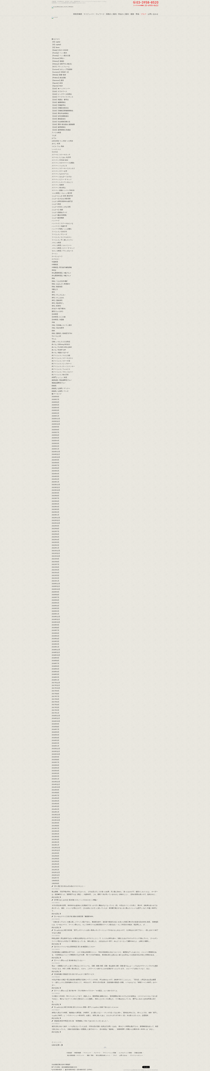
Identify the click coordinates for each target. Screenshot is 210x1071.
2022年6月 (55, 534)
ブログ (143, 14)
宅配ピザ (55, 289)
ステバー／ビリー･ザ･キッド (62, 179)
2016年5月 (55, 735)
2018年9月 (55, 658)
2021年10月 (56, 556)
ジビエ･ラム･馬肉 (58, 146)
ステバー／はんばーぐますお (62, 176)
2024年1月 (55, 482)
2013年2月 (55, 842)
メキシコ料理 (56, 242)
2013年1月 (55, 845)
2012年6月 (55, 859)
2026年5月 (55, 405)
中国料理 (55, 262)
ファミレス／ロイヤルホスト (62, 237)
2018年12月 (56, 650)
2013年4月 (55, 836)
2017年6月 (55, 699)
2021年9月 (55, 559)
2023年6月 (55, 501)
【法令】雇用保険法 (59, 127)
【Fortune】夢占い (58, 58)
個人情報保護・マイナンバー (75, 1055)
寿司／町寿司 (56, 306)
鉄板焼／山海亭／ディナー (61, 388)
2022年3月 (55, 542)
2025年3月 (55, 443)
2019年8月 (55, 627)
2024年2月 (55, 479)
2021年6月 (55, 567)
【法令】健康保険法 (59, 102)
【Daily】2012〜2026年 (60, 50)
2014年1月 (55, 812)
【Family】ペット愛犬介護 (61, 55)
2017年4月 (55, 704)
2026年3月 (55, 410)
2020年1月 (55, 614)
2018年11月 (56, 652)
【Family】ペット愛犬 (59, 53)
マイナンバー (89, 14)
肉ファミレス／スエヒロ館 (61, 355)
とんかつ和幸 (56, 204)
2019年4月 (55, 638)
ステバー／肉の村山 (59, 187)
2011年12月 (56, 872)
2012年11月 (56, 850)
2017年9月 (55, 691)
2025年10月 (56, 424)
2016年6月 (55, 732)
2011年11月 (56, 875)
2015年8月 (55, 759)
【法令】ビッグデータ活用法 (62, 94)
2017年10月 (56, 688)
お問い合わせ (153, 14)
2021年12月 (56, 550)
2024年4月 (55, 474)
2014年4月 (55, 803)
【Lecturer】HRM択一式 (60, 72)
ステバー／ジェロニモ (59, 166)
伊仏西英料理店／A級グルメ (61, 273)
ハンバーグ (55, 220)
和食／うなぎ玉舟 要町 (59, 281)
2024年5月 (55, 471)
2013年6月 (55, 831)
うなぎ (54, 135)
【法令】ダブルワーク (59, 91)
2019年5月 (55, 636)
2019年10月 (56, 622)
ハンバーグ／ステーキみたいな (62, 223)
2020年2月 (55, 611)
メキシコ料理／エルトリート (62, 245)
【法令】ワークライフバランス (62, 97)
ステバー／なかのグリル (60, 174)
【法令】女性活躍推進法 (60, 116)
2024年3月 (55, 476)
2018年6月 (55, 666)
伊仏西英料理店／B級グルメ (61, 275)
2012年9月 (55, 853)
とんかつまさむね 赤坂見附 (61, 198)
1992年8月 (55, 883)
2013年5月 (55, 834)
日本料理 (55, 314)
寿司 (53, 292)
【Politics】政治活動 (59, 78)
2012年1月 (55, 870)
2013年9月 (55, 823)
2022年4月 (55, 539)
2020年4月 (55, 606)
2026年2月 (55, 413)
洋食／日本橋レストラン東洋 (62, 325)
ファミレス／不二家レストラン (62, 240)
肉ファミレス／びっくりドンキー (63, 366)
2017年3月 (55, 707)
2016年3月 (55, 740)
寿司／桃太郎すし (58, 303)
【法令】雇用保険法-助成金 (61, 130)
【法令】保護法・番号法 (60, 99)
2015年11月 (56, 751)
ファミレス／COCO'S (59, 231)
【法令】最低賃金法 (59, 119)
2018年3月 (55, 674)
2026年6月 (55, 402)
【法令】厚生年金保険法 (60, 113)
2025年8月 (55, 430)
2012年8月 (55, 856)
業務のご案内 (111, 14)
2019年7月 (55, 630)
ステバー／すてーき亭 (59, 171)
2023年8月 (55, 495)
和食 (53, 278)
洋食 (53, 322)
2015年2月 (55, 776)
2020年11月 (56, 586)
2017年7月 (55, 696)
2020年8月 (55, 594)
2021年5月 (55, 570)
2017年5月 (55, 702)
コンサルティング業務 (125, 1053)
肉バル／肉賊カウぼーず (60, 352)
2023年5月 (55, 504)
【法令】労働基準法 (59, 105)
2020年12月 (56, 583)
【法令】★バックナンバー (61, 88)
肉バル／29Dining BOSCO (61, 344)
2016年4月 (55, 738)
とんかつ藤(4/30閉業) (59, 215)
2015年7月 (55, 762)
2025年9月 (55, 427)
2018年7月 (55, 663)
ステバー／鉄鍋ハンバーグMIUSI (63, 190)
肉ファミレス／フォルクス (61, 369)
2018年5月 (55, 669)
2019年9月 (55, 625)
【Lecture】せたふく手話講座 (62, 69)
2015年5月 (55, 768)
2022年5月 (55, 537)
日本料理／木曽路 (58, 319)
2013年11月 (56, 817)
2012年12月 (56, 847)
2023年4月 (55, 506)
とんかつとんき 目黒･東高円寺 (62, 196)
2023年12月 (56, 484)
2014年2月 (55, 809)
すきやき (55, 152)
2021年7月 (55, 564)
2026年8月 (55, 396)
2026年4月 (55, 407)
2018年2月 (55, 677)
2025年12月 (56, 418)
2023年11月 (56, 487)
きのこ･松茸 (56, 143)
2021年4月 (55, 572)
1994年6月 (55, 880)
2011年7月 (55, 878)
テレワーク (100, 14)
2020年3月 (55, 608)
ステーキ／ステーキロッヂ (61, 154)
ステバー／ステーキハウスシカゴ (63, 168)
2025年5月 (55, 438)
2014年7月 (55, 795)
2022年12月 (56, 518)
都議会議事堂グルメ (59, 383)
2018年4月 (55, 671)
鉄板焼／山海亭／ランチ (60, 391)
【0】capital (56, 42)
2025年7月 (55, 432)
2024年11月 (56, 454)
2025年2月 (55, 446)
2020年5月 (55, 603)
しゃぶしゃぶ (56, 149)
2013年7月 (55, 828)
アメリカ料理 (56, 132)
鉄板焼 (54, 386)
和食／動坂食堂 (57, 286)
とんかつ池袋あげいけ (59, 212)
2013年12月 (56, 815)
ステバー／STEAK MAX (60, 160)
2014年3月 (55, 806)
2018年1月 (55, 680)
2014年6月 (55, 798)
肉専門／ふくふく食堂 (59, 377)
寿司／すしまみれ (58, 298)
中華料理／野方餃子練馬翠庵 (62, 267)
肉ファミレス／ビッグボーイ (62, 363)
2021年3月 (55, 575)
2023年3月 (55, 509)
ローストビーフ (57, 256)
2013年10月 (56, 820)
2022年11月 (56, 520)
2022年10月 (56, 523)
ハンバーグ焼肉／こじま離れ (62, 229)
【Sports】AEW (57, 83)
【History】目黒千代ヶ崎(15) (62, 64)
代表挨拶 (69, 1053)
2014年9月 (55, 790)
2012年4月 (55, 864)
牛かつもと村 (56, 336)
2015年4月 (55, 771)
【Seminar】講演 (58, 80)
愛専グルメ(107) (57, 311)
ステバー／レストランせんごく (62, 182)
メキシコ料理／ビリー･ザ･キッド (63, 248)
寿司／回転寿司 (57, 300)
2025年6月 (55, 435)
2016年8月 (55, 727)
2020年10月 (56, 589)
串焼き (54, 270)
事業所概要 (77, 14)
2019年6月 (55, 633)
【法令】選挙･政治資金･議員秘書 (63, 124)
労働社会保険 (138, 1053)
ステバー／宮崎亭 (58, 185)
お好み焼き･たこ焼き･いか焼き (62, 141)
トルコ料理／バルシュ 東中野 (62, 193)
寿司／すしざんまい (59, 295)
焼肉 (53, 330)
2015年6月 (55, 765)
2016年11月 (56, 718)
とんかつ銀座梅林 (58, 218)
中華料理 (55, 264)
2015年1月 (55, 779)
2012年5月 (55, 861)
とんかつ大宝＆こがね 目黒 (61, 207)
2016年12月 (56, 715)
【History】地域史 (58, 61)
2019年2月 (55, 644)
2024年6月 (55, 468)
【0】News (56, 47)
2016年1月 (55, 746)
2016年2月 (55, 743)
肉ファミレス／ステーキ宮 (61, 361)
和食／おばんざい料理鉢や (61, 284)
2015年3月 (55, 773)
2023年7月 (55, 498)
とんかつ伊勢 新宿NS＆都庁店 (62, 201)
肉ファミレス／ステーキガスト (62, 358)
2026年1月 (55, 416)
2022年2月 (55, 545)
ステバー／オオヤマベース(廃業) (63, 163)
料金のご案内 (123, 14)
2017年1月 (55, 713)
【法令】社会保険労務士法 (61, 122)
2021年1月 (55, 581)
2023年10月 (56, 490)
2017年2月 (55, 710)
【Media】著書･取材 (59, 75)
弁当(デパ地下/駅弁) (59, 308)
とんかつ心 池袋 (57, 210)
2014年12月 (56, 782)
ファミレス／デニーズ (59, 234)
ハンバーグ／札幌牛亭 (59, 226)
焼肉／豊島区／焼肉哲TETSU (62, 333)
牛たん (54, 339)
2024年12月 (56, 451)
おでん (54, 138)
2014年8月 (55, 792)
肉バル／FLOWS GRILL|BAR (62, 347)
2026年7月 (55, 399)
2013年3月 (55, 839)
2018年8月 (55, 660)
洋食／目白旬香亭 (58, 328)
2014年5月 (55, 801)
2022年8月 (55, 528)
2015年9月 (55, 757)
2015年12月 (56, 748)
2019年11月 (56, 619)
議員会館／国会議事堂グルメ (62, 380)
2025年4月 (55, 440)
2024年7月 (55, 465)
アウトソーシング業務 (109, 1053)
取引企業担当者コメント (103, 1055)
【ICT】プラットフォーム (61, 66)
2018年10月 (56, 655)
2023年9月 (55, 493)
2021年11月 (56, 553)
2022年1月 (55, 548)
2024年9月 (55, 460)
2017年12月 (56, 683)
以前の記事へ (56, 1045)
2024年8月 (55, 462)
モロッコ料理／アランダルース (62, 251)
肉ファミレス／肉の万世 (60, 374)
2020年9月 (55, 592)
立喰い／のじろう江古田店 (61, 342)
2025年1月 (55, 449)
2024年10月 (56, 457)
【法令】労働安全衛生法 (60, 108)
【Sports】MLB (57, 86)
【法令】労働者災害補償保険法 (62, 110)
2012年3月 (55, 867)
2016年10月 (56, 721)
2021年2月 (55, 578)
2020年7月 (55, 597)
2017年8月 (55, 694)
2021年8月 (55, 562)
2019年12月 (56, 616)
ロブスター (55, 259)
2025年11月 (56, 421)
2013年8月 (55, 826)
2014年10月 (56, 787)
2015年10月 (56, 754)
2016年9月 (55, 724)
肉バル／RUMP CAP (59, 350)
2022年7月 (55, 531)
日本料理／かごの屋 (59, 317)
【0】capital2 (56, 44)
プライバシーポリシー (136, 1055)
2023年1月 (55, 515)
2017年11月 (56, 685)
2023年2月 (55, 512)
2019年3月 (55, 641)
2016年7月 (55, 729)
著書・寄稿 (134, 14)
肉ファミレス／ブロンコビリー (62, 372)
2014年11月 (56, 784)
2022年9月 (55, 526)
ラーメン (55, 254)
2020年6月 (55, 600)
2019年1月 (55, 647)
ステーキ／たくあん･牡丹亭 (61, 157)
